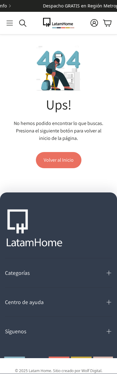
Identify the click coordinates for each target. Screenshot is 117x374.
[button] (9, 23)
